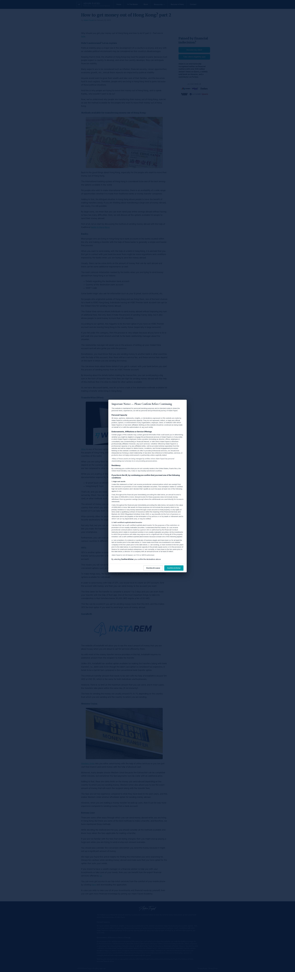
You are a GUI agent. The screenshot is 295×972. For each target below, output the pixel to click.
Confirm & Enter (174, 568)
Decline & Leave (153, 568)
